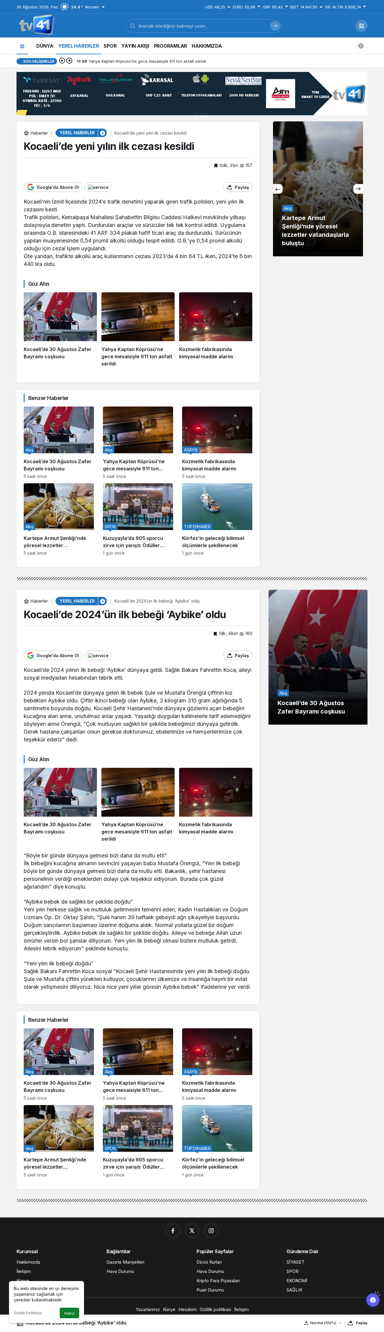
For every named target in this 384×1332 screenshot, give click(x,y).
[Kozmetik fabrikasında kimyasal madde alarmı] (215, 329)
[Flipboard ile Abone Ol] (98, 187)
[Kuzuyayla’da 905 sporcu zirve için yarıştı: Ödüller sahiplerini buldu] (138, 519)
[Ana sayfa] (22, 45)
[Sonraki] (69, 61)
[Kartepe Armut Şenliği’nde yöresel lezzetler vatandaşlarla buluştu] (59, 519)
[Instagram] (211, 1230)
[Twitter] (192, 1230)
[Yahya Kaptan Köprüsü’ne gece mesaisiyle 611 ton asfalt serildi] (138, 329)
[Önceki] (62, 61)
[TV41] (35, 25)
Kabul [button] (69, 1313)
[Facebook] (173, 1230)
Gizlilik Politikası (28, 1313)
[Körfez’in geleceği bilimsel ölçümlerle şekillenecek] (217, 519)
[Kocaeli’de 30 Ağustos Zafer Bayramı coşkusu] (60, 329)
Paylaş (362, 1323)
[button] (362, 26)
